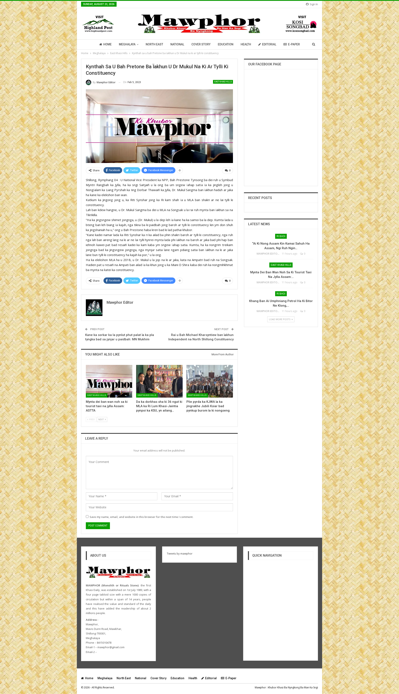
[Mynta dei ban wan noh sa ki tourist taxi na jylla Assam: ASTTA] (109, 381)
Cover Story (201, 44)
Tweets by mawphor (179, 553)
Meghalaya (127, 44)
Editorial (269, 44)
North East (154, 44)
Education (225, 44)
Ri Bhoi (281, 236)
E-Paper (294, 44)
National (177, 44)
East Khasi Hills (223, 82)
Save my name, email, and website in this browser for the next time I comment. (141, 517)
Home (107, 44)
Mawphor (260, 687)
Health (246, 44)
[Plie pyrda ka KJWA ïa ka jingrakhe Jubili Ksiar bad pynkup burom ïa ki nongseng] (209, 381)
